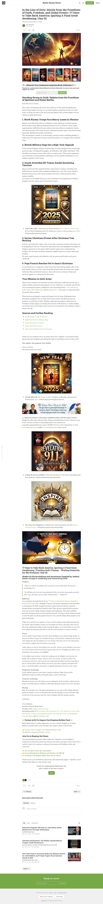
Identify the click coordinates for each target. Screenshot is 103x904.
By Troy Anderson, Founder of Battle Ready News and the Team (39, 845)
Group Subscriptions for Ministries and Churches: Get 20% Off (44, 753)
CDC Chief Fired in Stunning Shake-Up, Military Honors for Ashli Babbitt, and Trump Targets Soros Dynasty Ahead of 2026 (43, 856)
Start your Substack (47, 896)
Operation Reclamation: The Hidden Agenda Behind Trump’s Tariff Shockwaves (42, 842)
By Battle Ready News (28, 832)
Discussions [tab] (35, 823)
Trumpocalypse (27, 716)
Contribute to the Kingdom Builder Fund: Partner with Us (43, 755)
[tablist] (29, 803)
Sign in (98, 3)
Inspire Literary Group (40, 709)
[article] (51, 832)
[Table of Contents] (2, 452)
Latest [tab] (28, 823)
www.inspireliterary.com (30, 427)
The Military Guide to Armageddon (65, 714)
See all (25, 868)
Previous (28, 791)
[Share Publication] (83, 2)
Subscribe (90, 3)
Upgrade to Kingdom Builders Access (37, 732)
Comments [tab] (26, 803)
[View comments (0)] (29, 30)
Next (75, 791)
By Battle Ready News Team (30, 860)
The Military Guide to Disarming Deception (37, 714)
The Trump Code (37, 290)
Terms (55, 892)
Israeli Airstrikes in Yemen (34, 323)
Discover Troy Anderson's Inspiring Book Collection (49, 85)
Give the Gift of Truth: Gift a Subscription (38, 751)
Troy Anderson (30, 24)
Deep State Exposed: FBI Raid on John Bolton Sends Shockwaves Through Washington (42, 829)
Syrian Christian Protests (33, 326)
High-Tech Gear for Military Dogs (36, 320)
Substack (43, 900)
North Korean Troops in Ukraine (36, 317)
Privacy (51, 892)
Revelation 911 (52, 290)
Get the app (59, 896)
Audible (77, 231)
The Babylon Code (42, 716)
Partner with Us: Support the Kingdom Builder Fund (43, 730)
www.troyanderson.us (49, 427)
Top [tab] (24, 823)
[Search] (79, 2)
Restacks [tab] (32, 803)
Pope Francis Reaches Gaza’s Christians (38, 329)
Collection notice (62, 892)
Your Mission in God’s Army (70, 228)
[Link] (20, 85)
